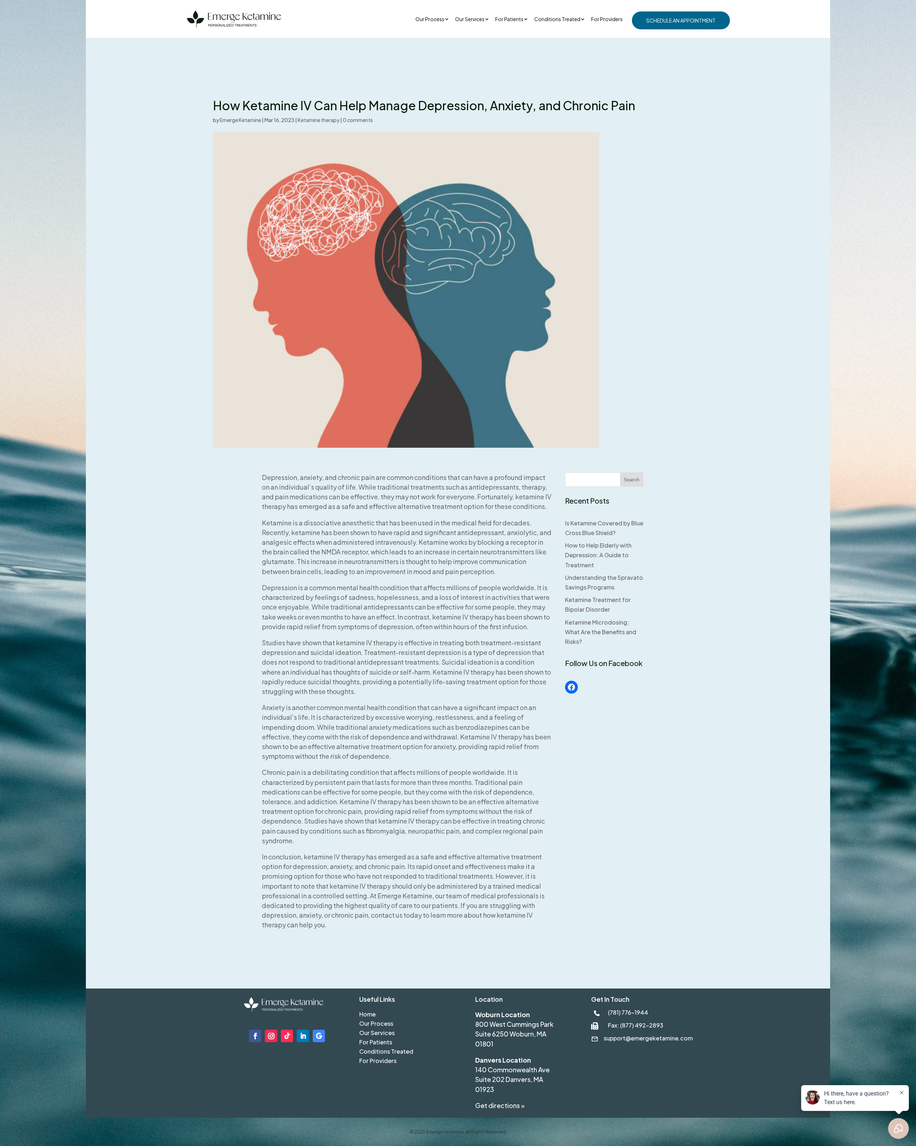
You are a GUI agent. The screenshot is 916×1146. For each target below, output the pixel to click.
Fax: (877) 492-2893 (635, 1025)
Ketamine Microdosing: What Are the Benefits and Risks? (600, 631)
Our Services (377, 1032)
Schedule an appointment (681, 20)
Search (631, 479)
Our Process (429, 19)
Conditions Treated (557, 19)
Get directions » (500, 1105)
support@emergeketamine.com (648, 1038)
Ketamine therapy (319, 120)
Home (367, 1014)
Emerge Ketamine (240, 120)
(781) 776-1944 (628, 1012)
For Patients (509, 19)
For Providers (607, 19)
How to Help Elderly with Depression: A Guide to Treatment (598, 555)
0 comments (358, 120)
